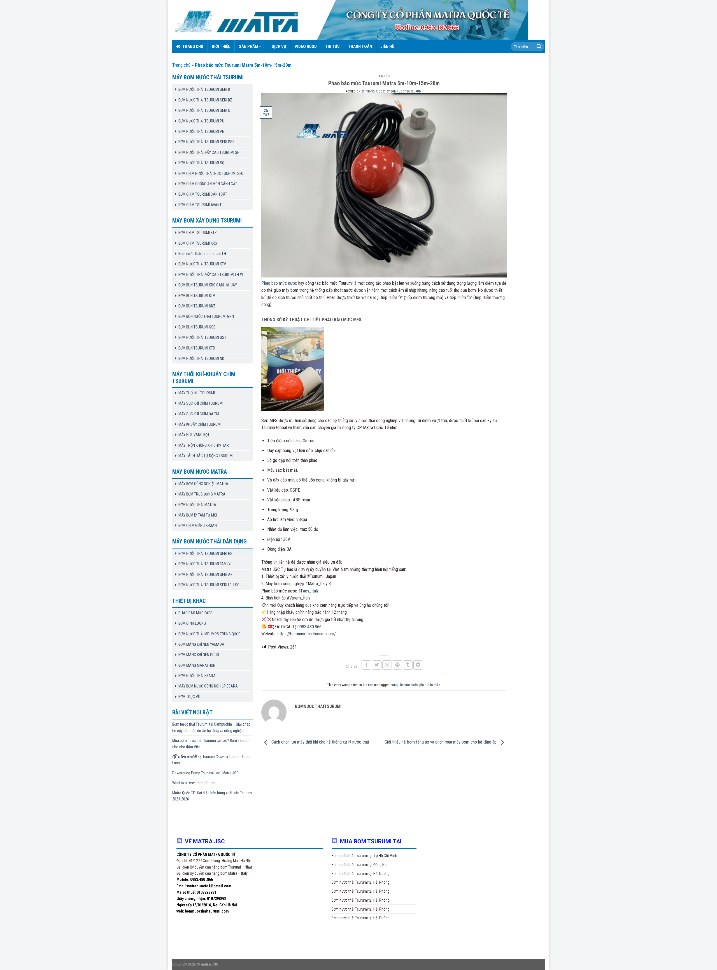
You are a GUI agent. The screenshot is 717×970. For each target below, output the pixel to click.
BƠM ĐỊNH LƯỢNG (192, 623)
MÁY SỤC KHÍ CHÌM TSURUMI (200, 403)
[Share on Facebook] (366, 665)
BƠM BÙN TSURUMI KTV (196, 295)
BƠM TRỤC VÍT (189, 696)
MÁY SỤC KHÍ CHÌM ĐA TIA (199, 414)
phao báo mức (429, 685)
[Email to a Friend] (387, 665)
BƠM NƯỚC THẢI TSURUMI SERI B (204, 89)
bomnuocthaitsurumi (406, 91)
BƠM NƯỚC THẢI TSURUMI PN (201, 131)
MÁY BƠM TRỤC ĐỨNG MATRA (201, 494)
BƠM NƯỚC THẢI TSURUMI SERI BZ (205, 100)
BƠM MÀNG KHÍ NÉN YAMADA (201, 644)
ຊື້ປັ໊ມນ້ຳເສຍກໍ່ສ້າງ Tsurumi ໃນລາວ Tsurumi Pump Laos (212, 759)
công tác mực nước (404, 685)
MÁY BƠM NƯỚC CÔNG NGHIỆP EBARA (208, 686)
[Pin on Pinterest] (397, 665)
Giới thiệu (221, 46)
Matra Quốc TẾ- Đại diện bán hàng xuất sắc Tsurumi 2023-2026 (212, 796)
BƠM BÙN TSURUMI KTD (196, 348)
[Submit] (539, 47)
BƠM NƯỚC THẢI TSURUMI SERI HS (205, 553)
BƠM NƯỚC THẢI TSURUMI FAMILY (204, 564)
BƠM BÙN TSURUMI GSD (197, 327)
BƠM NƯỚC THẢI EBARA (197, 675)
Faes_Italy (310, 591)
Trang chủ (192, 46)
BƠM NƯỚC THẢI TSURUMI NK (201, 358)
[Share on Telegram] (418, 665)
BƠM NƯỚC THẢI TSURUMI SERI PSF (206, 142)
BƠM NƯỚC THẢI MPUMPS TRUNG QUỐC (209, 634)
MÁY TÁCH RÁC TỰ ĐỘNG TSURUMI (205, 455)
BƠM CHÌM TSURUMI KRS (197, 243)
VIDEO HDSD (306, 46)
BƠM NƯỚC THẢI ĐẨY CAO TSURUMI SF (208, 152)
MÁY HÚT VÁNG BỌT (193, 434)
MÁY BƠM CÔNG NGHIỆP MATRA (203, 483)
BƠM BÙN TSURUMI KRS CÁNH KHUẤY (207, 285)
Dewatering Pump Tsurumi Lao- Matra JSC (205, 773)
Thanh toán (360, 46)
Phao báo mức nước (279, 283)
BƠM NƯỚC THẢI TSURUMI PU (201, 121)
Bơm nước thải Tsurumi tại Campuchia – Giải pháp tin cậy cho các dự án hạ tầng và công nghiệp (211, 727)
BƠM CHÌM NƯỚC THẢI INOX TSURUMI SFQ (210, 173)
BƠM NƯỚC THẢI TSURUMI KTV (202, 264)
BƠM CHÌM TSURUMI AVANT (200, 205)
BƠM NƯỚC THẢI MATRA (197, 505)
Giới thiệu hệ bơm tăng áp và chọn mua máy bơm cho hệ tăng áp (441, 742)
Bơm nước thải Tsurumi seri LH (202, 253)
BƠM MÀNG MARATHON (196, 665)
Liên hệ (387, 46)
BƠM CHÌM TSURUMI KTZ (197, 232)
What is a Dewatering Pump (194, 783)
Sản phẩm (248, 46)
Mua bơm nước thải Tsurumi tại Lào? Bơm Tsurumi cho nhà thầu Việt (211, 743)
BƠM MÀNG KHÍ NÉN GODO (198, 654)
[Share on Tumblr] (408, 665)
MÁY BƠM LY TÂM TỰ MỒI (197, 515)
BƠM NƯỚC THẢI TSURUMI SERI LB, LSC (208, 585)
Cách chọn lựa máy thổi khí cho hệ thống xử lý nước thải (319, 742)
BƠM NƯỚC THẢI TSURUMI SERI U (204, 110)
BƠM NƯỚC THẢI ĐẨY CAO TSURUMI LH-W (210, 274)
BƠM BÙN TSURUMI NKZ (196, 306)
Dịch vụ (279, 46)
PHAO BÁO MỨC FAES (195, 613)
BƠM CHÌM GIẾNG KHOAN (197, 525)
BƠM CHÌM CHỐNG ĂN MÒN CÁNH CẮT (207, 184)
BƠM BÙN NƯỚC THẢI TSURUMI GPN (206, 316)
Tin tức (332, 46)
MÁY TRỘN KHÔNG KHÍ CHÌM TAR (203, 445)
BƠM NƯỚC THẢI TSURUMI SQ (201, 163)
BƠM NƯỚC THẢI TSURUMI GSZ (202, 337)
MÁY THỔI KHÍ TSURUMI (196, 393)
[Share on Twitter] (376, 665)
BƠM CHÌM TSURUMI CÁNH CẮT (202, 194)
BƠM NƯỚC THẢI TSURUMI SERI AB (205, 574)
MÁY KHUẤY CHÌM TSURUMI (199, 424)
